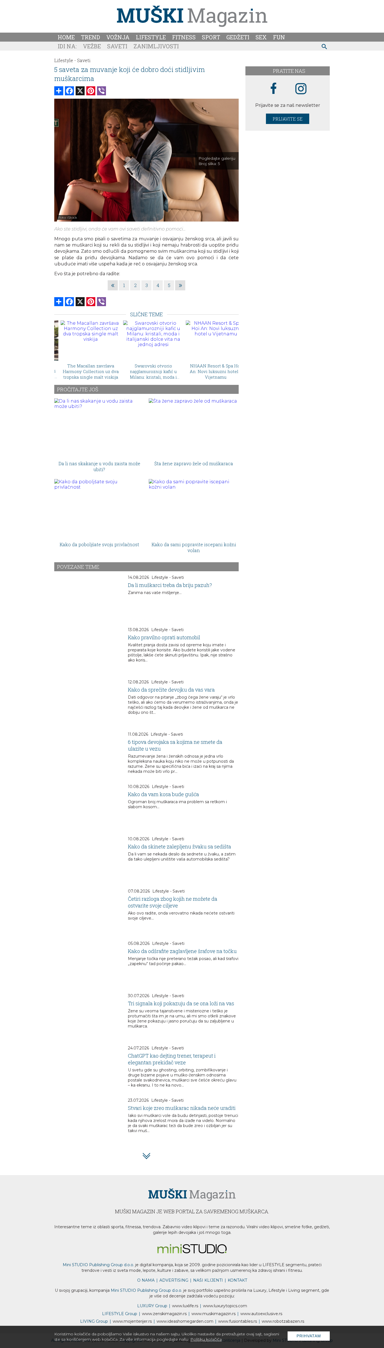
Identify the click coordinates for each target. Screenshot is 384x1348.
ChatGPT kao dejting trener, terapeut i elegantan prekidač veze (172, 1059)
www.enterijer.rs (132, 1321)
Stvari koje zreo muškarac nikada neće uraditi (182, 1108)
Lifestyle (151, 37)
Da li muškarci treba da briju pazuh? (170, 585)
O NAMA (146, 1280)
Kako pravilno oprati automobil (164, 637)
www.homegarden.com (185, 1321)
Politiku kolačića (206, 1339)
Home (66, 37)
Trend (90, 37)
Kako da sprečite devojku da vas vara (171, 689)
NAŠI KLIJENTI (208, 1280)
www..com (225, 1305)
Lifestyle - (65, 60)
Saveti (117, 46)
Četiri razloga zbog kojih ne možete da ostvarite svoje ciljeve (172, 902)
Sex (261, 37)
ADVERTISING (173, 1280)
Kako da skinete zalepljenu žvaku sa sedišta (179, 846)
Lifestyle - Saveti (168, 577)
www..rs (185, 1305)
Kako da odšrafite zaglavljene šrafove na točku (182, 951)
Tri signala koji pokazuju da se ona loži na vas (181, 1003)
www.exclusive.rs (261, 1313)
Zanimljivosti (156, 46)
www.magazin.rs (164, 1313)
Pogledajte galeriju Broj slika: (216, 161)
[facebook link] (273, 89)
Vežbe (92, 46)
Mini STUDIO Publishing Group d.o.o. (98, 1264)
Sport (211, 37)
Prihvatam (309, 1336)
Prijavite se (287, 119)
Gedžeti (237, 37)
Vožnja (118, 37)
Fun (279, 37)
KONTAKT (237, 1280)
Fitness (184, 37)
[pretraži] (324, 47)
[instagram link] (301, 89)
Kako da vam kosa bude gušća (163, 794)
